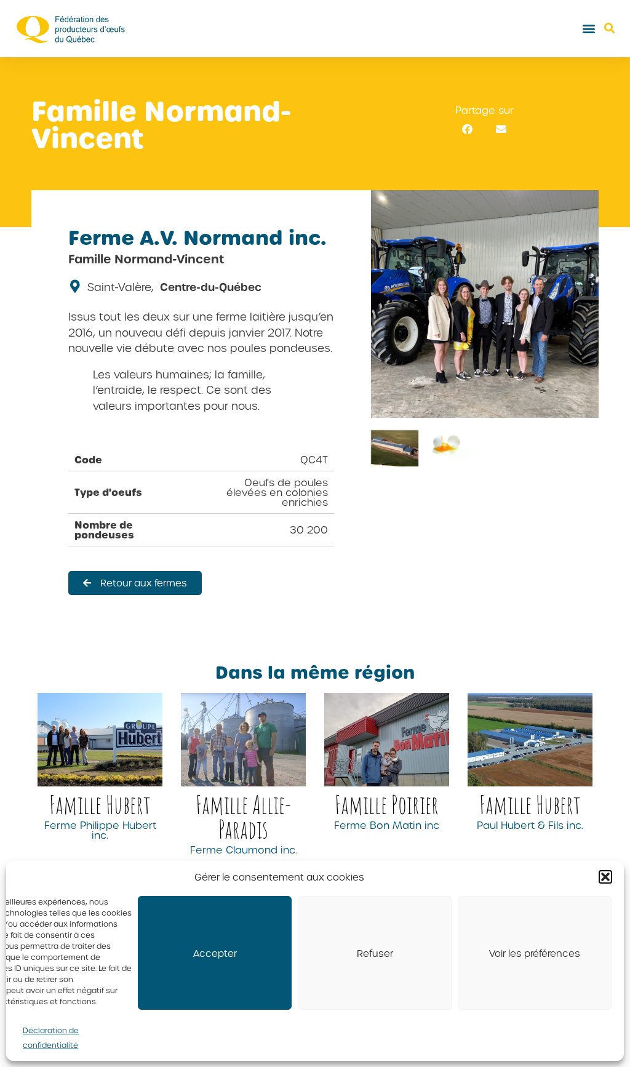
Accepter (215, 953)
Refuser (375, 953)
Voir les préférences (534, 953)
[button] (605, 877)
